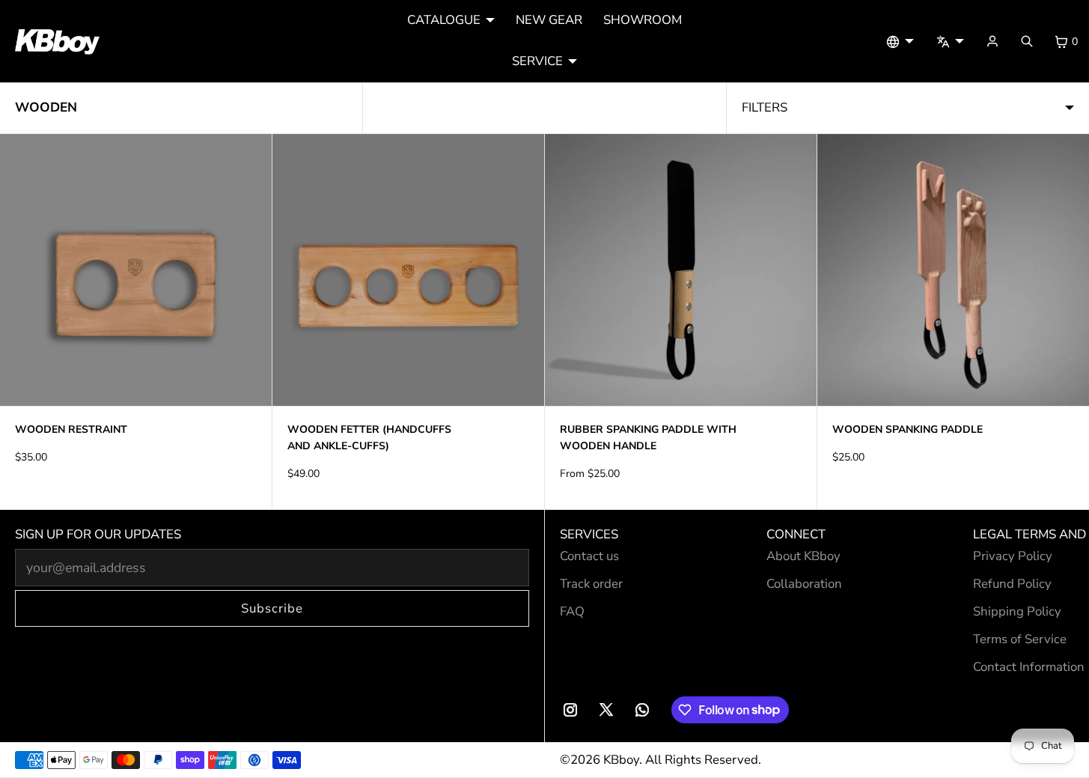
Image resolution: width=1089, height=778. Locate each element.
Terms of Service (1020, 639)
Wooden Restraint (71, 429)
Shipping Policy (1017, 611)
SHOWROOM (642, 19)
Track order (591, 583)
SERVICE (537, 61)
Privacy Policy (1012, 556)
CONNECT (796, 534)
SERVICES (589, 534)
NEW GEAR (549, 19)
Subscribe (272, 608)
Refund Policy (1012, 583)
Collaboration (804, 583)
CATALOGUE (444, 19)
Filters (764, 107)
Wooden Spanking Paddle (907, 429)
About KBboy (803, 556)
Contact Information (1029, 666)
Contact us (589, 556)
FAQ (572, 611)
